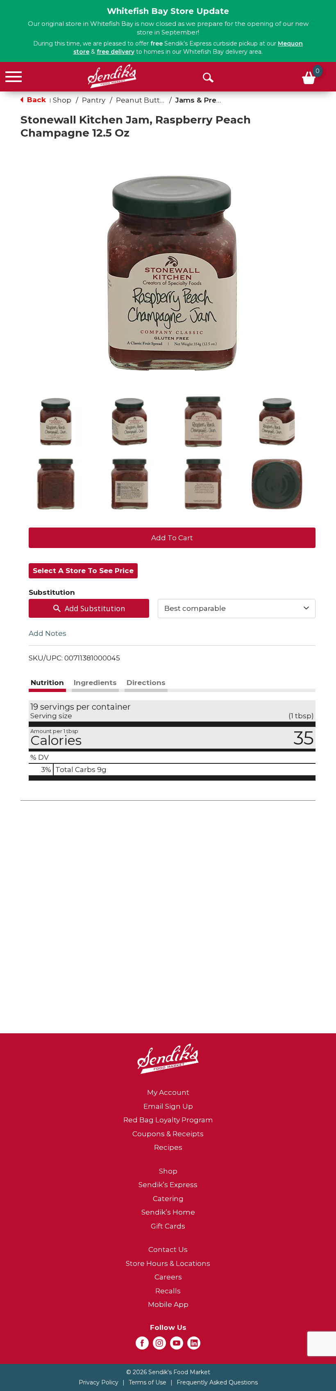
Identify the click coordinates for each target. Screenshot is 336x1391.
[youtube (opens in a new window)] (176, 1345)
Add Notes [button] (47, 633)
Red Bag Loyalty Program (168, 1120)
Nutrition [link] (47, 682)
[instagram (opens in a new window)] (159, 1345)
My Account (168, 1092)
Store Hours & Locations (168, 1263)
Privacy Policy (98, 1382)
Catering (168, 1199)
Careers (168, 1277)
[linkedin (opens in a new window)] (193, 1345)
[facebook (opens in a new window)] (142, 1345)
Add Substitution (95, 608)
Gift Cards (168, 1226)
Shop (62, 100)
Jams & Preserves (208, 100)
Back (35, 100)
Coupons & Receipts (168, 1134)
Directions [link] (146, 682)
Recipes (168, 1147)
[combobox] (236, 608)
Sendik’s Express (168, 1185)
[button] (56, 422)
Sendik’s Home (168, 1212)
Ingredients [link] (95, 682)
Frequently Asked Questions (217, 1382)
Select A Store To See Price (83, 570)
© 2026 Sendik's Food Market (168, 1372)
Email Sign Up (168, 1106)
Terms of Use (147, 1382)
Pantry (93, 100)
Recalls (168, 1291)
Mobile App (168, 1304)
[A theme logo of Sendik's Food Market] (112, 76)
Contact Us (168, 1249)
